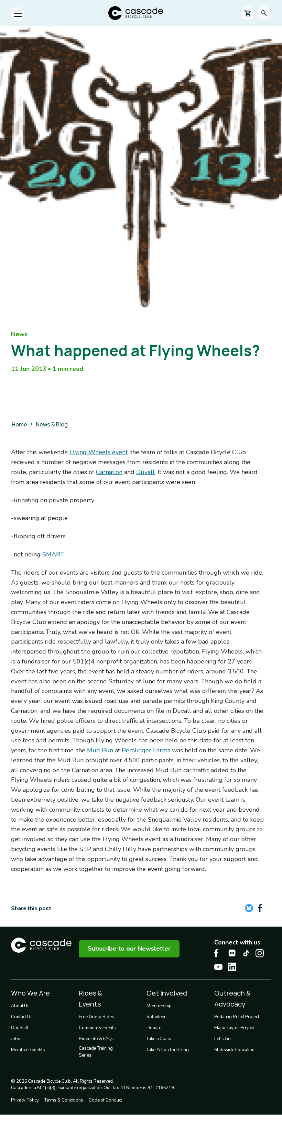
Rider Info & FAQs (96, 1039)
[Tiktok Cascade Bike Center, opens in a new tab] (246, 953)
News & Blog (52, 424)
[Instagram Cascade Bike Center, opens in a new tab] (260, 953)
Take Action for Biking (168, 1050)
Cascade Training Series (95, 1051)
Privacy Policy (25, 1100)
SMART (53, 554)
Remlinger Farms (146, 750)
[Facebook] (260, 908)
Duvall (145, 472)
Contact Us (22, 1017)
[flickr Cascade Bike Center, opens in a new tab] (232, 953)
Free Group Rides (96, 1017)
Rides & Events (90, 998)
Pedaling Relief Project (236, 1017)
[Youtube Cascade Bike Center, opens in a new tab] (218, 967)
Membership (159, 1006)
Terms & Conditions (63, 1100)
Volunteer (156, 1017)
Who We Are (30, 993)
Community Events (97, 1028)
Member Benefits (28, 1050)
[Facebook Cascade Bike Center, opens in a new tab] (218, 953)
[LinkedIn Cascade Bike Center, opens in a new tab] (232, 967)
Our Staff (20, 1028)
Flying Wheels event (98, 452)
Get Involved (167, 993)
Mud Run (100, 750)
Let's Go (222, 1039)
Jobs (15, 1039)
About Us (20, 1006)
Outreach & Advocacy (232, 998)
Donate (154, 1028)
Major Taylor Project (234, 1028)
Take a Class (159, 1039)
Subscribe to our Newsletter (129, 948)
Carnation (109, 472)
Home (19, 424)
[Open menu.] (18, 14)
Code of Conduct (105, 1100)
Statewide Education (234, 1050)
